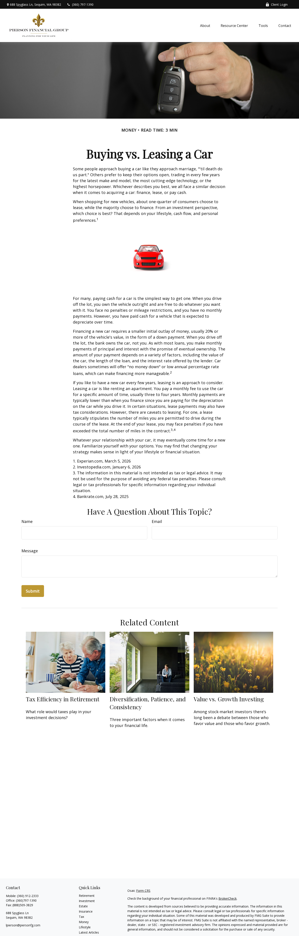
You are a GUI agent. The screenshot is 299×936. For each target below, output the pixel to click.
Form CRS (143, 890)
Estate (83, 906)
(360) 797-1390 (82, 4)
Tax (81, 917)
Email (157, 521)
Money (84, 922)
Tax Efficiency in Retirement (62, 699)
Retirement (87, 896)
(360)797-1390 (26, 900)
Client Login (279, 4)
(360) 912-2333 (28, 896)
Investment (87, 901)
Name (27, 521)
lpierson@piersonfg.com (23, 925)
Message (29, 550)
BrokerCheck (227, 898)
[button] (205, 25)
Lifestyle (85, 927)
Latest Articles (89, 932)
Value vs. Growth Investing (229, 699)
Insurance (86, 911)
